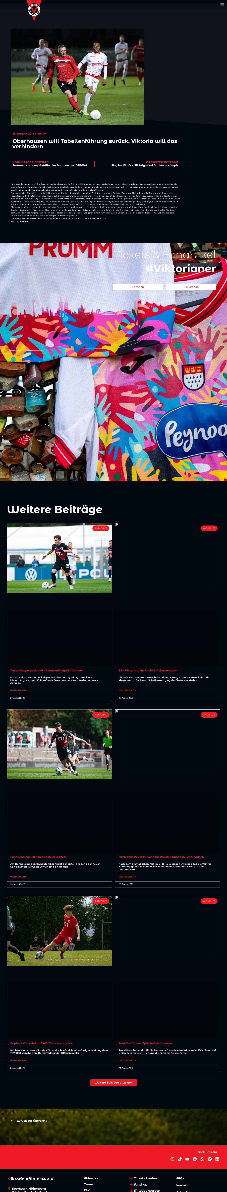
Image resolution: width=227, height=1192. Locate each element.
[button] (222, 5)
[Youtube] (187, 1159)
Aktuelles (91, 1178)
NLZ (87, 1190)
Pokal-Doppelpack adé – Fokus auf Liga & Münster (46, 670)
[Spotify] (210, 1159)
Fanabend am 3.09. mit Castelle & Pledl (38, 857)
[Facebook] (195, 1159)
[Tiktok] (180, 1159)
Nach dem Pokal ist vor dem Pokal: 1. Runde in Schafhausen (161, 857)
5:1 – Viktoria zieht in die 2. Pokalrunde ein (148, 670)
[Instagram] (172, 1159)
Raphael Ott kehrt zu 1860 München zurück (41, 1043)
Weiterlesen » (19, 690)
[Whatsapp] (202, 1159)
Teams (88, 1184)
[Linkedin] (217, 1159)
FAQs (180, 1178)
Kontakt (182, 1185)
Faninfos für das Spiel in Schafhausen (145, 1043)
